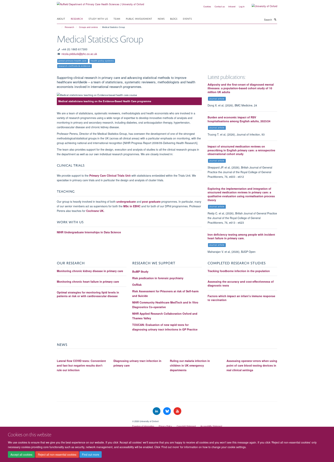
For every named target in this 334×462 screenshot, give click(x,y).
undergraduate (126, 201)
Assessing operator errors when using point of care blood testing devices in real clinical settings (252, 365)
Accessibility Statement (211, 425)
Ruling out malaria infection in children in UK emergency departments (190, 365)
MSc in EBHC (132, 206)
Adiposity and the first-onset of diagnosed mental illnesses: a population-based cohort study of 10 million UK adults (241, 88)
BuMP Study (140, 271)
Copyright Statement (186, 425)
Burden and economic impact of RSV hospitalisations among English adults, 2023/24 (239, 119)
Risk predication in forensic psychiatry (157, 278)
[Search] (275, 19)
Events (187, 18)
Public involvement (139, 18)
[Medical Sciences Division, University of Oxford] (91, 420)
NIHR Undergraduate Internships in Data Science (89, 232)
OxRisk (137, 285)
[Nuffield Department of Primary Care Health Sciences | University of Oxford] (100, 3)
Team (116, 18)
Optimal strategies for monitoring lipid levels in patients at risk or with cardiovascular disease (88, 294)
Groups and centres (88, 27)
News (161, 18)
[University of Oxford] (261, 6)
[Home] (60, 27)
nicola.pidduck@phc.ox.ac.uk (79, 54)
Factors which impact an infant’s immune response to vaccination (241, 298)
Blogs (173, 18)
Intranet (231, 6)
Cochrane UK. (95, 211)
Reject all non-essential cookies (57, 454)
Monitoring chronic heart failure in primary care (88, 281)
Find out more (90, 454)
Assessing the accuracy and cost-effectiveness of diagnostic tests (241, 283)
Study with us (98, 18)
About (61, 18)
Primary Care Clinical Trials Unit (110, 175)
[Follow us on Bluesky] (167, 411)
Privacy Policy (165, 425)
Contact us (220, 6)
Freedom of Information (143, 425)
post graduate (151, 201)
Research (77, 18)
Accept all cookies (21, 454)
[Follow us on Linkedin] (157, 411)
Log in (242, 6)
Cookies (207, 6)
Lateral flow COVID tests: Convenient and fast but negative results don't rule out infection (81, 365)
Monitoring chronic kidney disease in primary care (90, 271)
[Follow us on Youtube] (177, 411)
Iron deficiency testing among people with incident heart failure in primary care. (241, 236)
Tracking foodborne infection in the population (239, 271)
